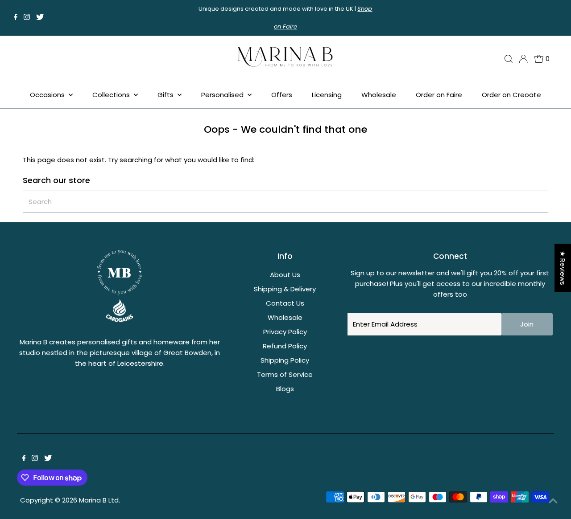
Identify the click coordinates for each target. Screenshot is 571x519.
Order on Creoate (511, 94)
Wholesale (378, 94)
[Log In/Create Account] (523, 59)
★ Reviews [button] (562, 268)
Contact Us (285, 303)
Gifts (166, 94)
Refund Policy (285, 346)
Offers (281, 94)
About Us (285, 274)
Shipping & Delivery (285, 289)
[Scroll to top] (553, 501)
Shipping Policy (285, 360)
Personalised (223, 94)
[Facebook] (16, 18)
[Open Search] (509, 59)
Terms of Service (285, 374)
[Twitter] (40, 18)
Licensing (327, 94)
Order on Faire (439, 94)
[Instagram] (26, 18)
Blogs (285, 388)
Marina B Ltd (99, 500)
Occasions (48, 94)
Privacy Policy (285, 331)
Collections (112, 94)
